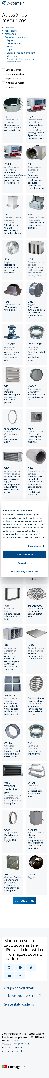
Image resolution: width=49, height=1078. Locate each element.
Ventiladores (11, 31)
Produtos (9, 27)
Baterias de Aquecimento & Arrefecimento (20, 60)
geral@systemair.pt (12, 1051)
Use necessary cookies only (24, 571)
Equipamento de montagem (21, 52)
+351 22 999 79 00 (21, 1044)
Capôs (10, 49)
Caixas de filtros (15, 43)
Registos (11, 40)
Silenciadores (13, 56)
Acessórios (10, 34)
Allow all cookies (24, 554)
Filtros (10, 46)
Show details (34, 546)
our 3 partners (18, 514)
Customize (23, 563)
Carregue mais (24, 900)
